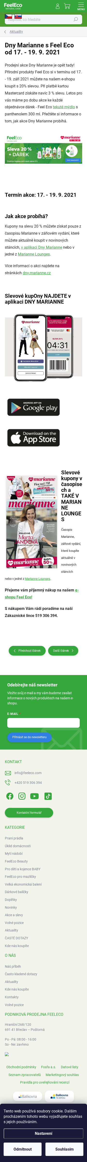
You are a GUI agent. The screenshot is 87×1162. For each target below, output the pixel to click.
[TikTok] (47, 795)
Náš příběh (13, 966)
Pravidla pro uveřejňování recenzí (44, 1082)
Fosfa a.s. (48, 1067)
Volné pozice (14, 1005)
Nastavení (43, 1133)
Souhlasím (64, 1149)
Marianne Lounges (34, 254)
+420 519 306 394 (28, 783)
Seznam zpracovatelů (24, 1075)
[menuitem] (14, 838)
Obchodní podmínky (21, 1067)
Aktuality (11, 982)
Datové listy (69, 1067)
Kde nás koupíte (17, 989)
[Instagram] (21, 795)
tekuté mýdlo (64, 107)
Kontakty (12, 997)
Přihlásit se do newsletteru (29, 737)
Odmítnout (23, 1149)
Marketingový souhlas (62, 1075)
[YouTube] (34, 795)
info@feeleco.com (28, 773)
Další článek (61, 650)
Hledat (76, 19)
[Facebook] (9, 795)
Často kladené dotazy (21, 974)
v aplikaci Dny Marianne (41, 247)
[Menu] (81, 6)
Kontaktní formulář (29, 812)
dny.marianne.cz (37, 273)
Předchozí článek (29, 650)
